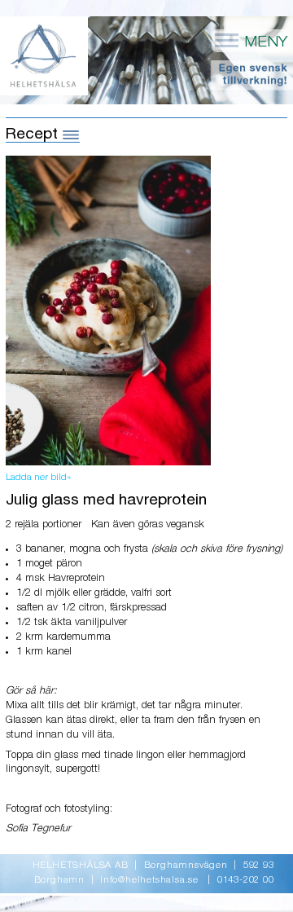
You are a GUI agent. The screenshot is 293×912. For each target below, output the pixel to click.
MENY (263, 42)
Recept (34, 134)
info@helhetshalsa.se (149, 880)
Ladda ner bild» (38, 477)
